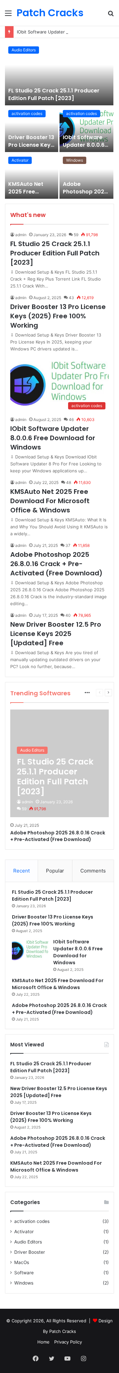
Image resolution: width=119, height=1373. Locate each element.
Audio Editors (24, 49)
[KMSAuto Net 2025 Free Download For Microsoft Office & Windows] (31, 176)
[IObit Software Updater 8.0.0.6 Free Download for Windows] (86, 129)
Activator (20, 160)
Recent (21, 871)
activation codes (27, 113)
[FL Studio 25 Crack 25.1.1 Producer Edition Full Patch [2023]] (59, 74)
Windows (74, 160)
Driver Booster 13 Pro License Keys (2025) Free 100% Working (31, 148)
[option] (59, 121)
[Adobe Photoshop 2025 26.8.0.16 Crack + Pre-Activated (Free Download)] (86, 176)
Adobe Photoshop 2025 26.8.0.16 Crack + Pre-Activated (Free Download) (56, 564)
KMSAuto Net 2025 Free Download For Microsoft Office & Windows (50, 501)
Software (24, 1272)
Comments (93, 871)
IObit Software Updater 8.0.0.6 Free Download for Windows (83, 148)
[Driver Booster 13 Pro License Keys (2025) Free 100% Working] (31, 129)
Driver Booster (29, 1252)
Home (43, 1342)
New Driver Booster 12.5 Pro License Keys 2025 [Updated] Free (55, 634)
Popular (55, 871)
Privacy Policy (68, 1342)
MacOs (21, 1262)
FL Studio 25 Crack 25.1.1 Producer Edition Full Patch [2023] (53, 94)
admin (20, 234)
